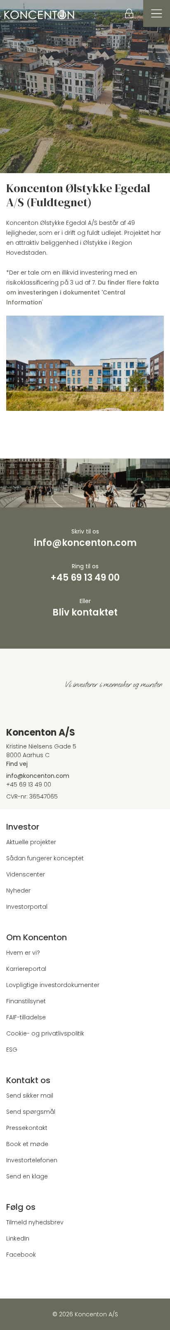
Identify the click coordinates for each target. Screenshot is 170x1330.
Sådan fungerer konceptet (45, 858)
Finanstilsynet (26, 1001)
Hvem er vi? (23, 953)
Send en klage (27, 1176)
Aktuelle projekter (31, 842)
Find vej (17, 764)
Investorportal (26, 907)
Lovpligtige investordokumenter (52, 985)
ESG (11, 1049)
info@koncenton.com (37, 776)
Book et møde (27, 1144)
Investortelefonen (31, 1160)
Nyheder (18, 890)
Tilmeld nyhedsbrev (35, 1222)
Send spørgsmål (30, 1112)
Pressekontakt (26, 1128)
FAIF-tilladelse (26, 1017)
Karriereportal (26, 969)
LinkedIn (17, 1238)
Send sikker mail (29, 1095)
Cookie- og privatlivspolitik (45, 1033)
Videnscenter (25, 874)
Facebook (21, 1254)
